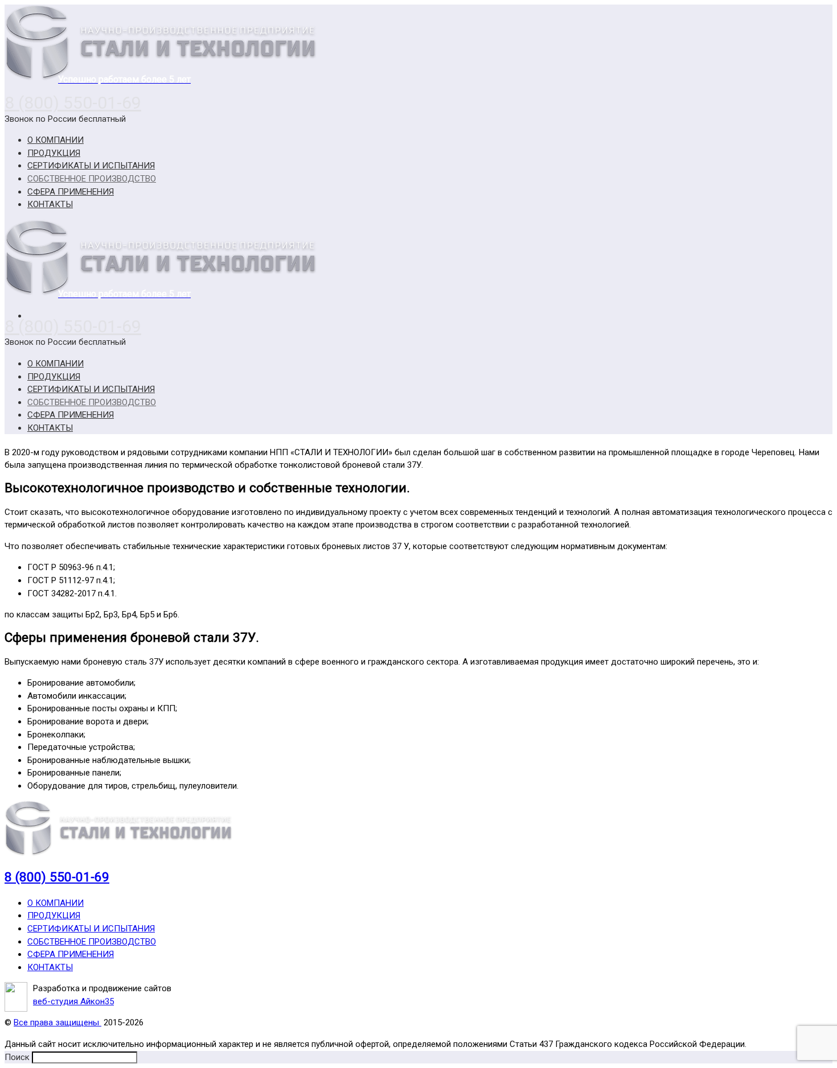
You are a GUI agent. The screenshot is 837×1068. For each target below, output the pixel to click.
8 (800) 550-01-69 (73, 103)
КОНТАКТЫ (50, 967)
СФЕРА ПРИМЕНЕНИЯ (70, 954)
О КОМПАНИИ (55, 903)
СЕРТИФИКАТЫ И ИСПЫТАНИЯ (91, 928)
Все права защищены (57, 1022)
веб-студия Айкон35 (73, 1001)
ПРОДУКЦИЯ (53, 915)
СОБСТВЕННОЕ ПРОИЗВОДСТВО (91, 942)
